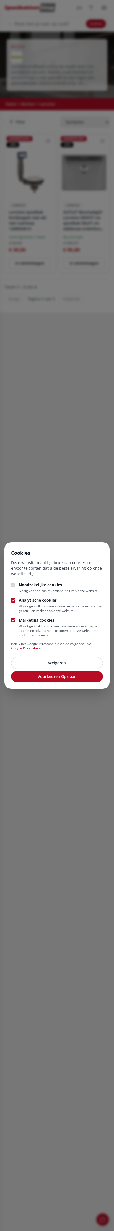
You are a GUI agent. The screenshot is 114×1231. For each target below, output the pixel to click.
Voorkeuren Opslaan (57, 676)
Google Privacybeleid (27, 648)
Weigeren (57, 663)
